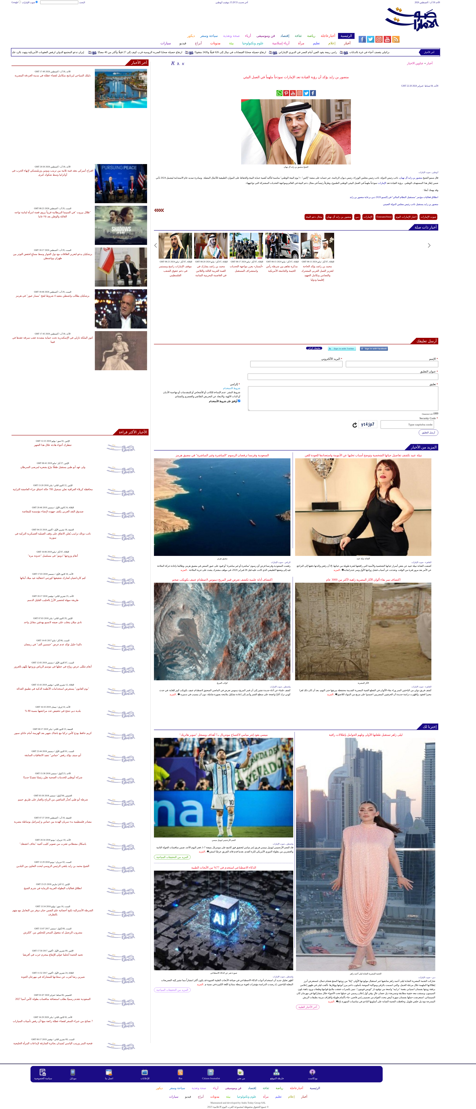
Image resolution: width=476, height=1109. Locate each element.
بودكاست (313, 1078)
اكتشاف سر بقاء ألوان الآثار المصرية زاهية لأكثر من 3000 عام (363, 579)
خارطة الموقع (277, 1078)
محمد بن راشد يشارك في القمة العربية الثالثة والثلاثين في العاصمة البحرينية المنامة (210, 271)
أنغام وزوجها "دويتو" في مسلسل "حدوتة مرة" (53, 555)
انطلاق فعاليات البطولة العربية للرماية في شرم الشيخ (53, 888)
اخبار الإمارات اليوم (406, 216)
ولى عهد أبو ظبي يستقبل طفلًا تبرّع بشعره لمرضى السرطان (52, 467)
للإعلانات (145, 1078)
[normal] (178, 63)
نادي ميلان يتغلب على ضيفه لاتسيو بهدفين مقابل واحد (53, 622)
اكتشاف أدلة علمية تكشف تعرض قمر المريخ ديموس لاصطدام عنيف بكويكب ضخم (222, 579)
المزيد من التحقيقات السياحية (172, 857)
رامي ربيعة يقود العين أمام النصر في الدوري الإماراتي (380, 52)
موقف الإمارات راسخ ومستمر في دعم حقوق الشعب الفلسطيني (175, 271)
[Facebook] (374, 350)
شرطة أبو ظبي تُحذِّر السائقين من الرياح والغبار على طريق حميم (53, 799)
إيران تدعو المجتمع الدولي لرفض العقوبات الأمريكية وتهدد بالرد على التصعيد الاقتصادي (110, 52)
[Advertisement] (183, 16)
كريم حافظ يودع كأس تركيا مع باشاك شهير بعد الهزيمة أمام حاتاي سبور (53, 733)
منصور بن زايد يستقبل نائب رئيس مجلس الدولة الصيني (410, 204)
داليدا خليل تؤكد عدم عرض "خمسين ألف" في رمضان (53, 644)
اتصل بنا (109, 1078)
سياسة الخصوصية (43, 1078)
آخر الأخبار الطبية (307, 1007)
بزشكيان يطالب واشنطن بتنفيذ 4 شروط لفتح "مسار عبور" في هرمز (52, 295)
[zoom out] (183, 63)
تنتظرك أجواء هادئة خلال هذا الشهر (53, 445)
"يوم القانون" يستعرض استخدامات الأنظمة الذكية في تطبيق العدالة (53, 688)
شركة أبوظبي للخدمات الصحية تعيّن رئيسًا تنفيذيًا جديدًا (52, 777)
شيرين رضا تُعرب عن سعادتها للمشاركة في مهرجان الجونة (53, 976)
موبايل (73, 1078)
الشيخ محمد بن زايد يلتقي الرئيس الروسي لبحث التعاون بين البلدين (52, 866)
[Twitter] (342, 350)
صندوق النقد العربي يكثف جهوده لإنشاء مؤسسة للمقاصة (52, 511)
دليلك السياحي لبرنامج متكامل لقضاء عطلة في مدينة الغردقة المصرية (53, 75)
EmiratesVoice (384, 216)
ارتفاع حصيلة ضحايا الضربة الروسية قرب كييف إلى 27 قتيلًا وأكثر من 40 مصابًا (213, 52)
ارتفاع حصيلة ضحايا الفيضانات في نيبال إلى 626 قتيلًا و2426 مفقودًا (303, 52)
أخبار (429, 63)
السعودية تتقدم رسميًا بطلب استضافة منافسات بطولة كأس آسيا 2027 (53, 999)
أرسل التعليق (428, 432)
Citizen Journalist (211, 1078)
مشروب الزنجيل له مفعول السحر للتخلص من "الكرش (52, 932)
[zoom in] (173, 63)
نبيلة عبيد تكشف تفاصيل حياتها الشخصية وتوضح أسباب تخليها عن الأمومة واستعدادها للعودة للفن (363, 455)
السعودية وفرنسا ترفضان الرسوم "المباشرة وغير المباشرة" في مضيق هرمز (222, 455)
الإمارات (381, 183)
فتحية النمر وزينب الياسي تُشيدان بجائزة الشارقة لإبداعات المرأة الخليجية (52, 1043)
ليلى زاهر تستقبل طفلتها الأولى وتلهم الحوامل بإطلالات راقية (366, 734)
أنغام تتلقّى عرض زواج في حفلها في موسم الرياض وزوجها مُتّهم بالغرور (53, 666)
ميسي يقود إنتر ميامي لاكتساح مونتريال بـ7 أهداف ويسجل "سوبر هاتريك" (223, 734)
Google (15, 2)
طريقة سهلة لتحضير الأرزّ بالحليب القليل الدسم (52, 600)
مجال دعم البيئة (314, 216)
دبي (357, 216)
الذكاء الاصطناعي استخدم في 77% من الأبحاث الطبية (223, 867)
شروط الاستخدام (231, 388)
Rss (181, 1078)
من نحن (241, 1078)
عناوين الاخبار (415, 63)
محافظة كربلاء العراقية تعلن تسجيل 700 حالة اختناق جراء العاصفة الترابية (53, 489)
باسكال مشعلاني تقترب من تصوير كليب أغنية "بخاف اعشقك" (53, 844)
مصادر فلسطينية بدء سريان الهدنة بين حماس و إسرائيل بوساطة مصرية (53, 821)
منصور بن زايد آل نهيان (411, 177)
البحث (82, 2)
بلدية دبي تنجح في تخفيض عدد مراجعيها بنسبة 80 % (53, 711)
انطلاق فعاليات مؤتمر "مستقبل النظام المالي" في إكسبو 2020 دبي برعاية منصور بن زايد (394, 197)
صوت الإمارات (28, 2)
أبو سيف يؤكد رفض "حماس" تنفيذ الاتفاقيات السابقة (53, 755)
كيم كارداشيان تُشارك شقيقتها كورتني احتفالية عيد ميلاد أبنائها (53, 578)
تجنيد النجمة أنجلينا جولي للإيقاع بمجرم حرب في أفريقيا (53, 954)
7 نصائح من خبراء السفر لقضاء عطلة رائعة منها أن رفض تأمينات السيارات (53, 1021)
